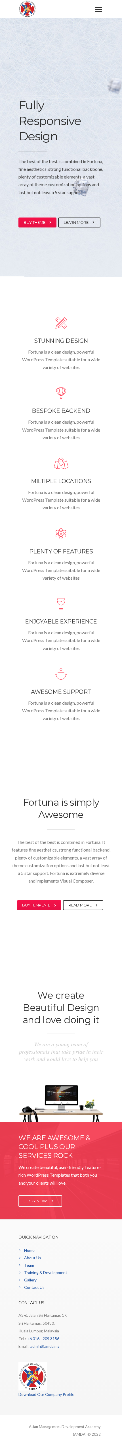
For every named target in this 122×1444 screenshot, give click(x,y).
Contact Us (34, 1287)
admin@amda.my (45, 1346)
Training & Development (45, 1272)
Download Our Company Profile (46, 1394)
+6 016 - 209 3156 (43, 1338)
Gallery (30, 1279)
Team (29, 1265)
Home (29, 1250)
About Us (32, 1257)
